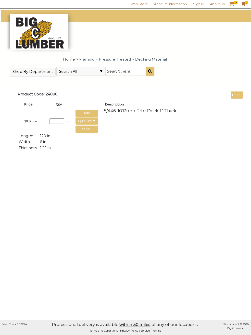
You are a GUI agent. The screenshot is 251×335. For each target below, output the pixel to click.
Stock (87, 129)
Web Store (139, 4)
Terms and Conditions (104, 330)
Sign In (198, 4)
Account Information (170, 4)
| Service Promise (150, 330)
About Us (217, 4)
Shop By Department (33, 71)
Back (236, 95)
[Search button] (150, 71)
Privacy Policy (129, 330)
